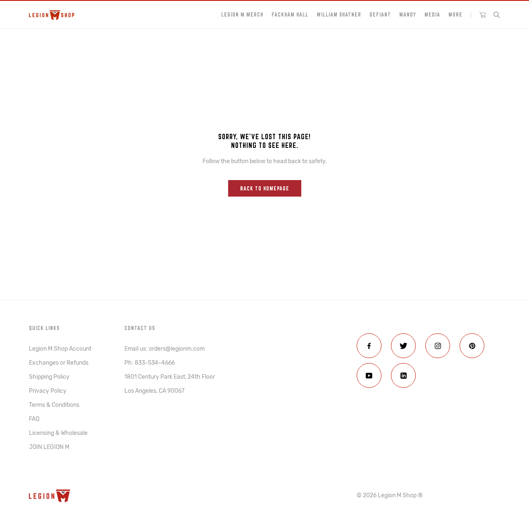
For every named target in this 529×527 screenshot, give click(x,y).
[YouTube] (369, 375)
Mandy (407, 14)
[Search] (496, 15)
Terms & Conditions (54, 404)
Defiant (380, 14)
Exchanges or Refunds (58, 362)
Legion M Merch (242, 14)
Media (432, 14)
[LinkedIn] (403, 375)
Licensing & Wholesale (58, 433)
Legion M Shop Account (60, 348)
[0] (482, 15)
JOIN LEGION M (49, 447)
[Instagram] (437, 345)
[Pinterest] (472, 345)
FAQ (34, 419)
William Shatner (339, 14)
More (455, 14)
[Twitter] (403, 345)
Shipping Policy (49, 376)
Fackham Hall (290, 14)
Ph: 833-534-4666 (149, 362)
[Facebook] (369, 345)
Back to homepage (264, 188)
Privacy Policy (48, 390)
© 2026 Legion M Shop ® (390, 495)
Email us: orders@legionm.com (164, 348)
